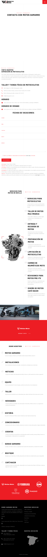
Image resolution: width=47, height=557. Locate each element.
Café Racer (26, 522)
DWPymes (26, 554)
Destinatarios (4, 170)
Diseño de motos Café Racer (36, 289)
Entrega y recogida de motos (33, 227)
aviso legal (28, 155)
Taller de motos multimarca (35, 212)
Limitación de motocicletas (34, 253)
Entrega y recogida (28, 511)
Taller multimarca (27, 509)
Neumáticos (26, 518)
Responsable (3, 164)
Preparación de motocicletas (30, 513)
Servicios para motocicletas (34, 200)
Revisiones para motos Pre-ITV (35, 277)
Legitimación (3, 167)
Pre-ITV (26, 520)
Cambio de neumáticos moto (36, 264)
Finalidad (3, 165)
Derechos (3, 173)
